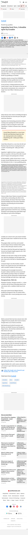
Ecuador (17, 380)
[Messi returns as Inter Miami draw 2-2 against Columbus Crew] (22, 481)
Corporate (22, 498)
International (10, 6)
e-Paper (12, 500)
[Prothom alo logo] (14, 491)
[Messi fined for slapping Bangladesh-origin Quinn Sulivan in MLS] (22, 420)
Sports (15, 6)
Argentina (4, 383)
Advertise (13, 518)
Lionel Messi (13, 383)
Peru (11, 380)
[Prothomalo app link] (9, 513)
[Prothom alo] (4, 2)
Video (8, 500)
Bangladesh (3, 6)
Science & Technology (14, 498)
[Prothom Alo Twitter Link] (11, 506)
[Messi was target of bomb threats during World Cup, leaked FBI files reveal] (22, 463)
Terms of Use (19, 518)
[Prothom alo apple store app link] (18, 513)
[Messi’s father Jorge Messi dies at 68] (22, 455)
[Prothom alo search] (20, 2)
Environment (5, 498)
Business (5, 495)
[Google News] (21, 506)
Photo (4, 500)
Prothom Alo (6, 518)
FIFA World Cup (6, 385)
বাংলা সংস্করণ (21, 500)
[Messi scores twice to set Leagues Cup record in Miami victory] (22, 472)
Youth (9, 495)
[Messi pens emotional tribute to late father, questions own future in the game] (22, 446)
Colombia (4, 380)
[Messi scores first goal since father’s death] (22, 437)
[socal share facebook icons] (2, 38)
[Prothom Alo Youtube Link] (17, 506)
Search (16, 500)
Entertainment (15, 495)
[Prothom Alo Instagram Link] (14, 506)
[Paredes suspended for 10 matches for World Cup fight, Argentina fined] (22, 428)
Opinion (19, 6)
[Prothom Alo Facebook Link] (7, 506)
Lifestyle (22, 495)
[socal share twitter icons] (5, 38)
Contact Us (13, 520)
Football (3, 21)
